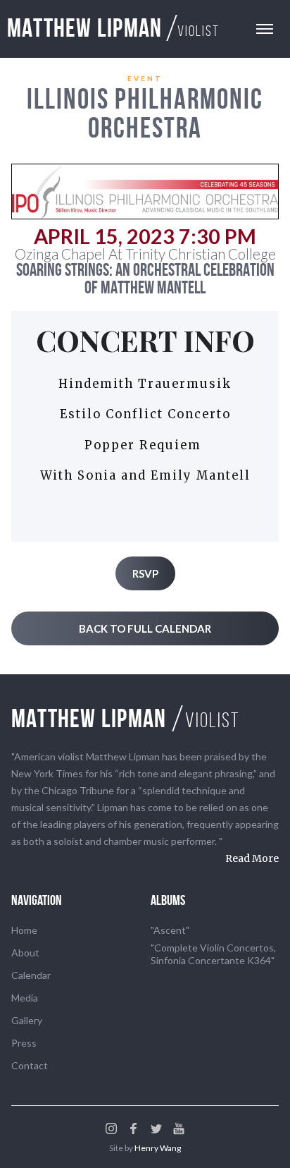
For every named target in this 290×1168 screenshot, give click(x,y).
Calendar (31, 975)
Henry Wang (157, 1148)
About (25, 953)
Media (24, 998)
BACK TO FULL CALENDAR (145, 628)
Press (24, 1043)
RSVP (145, 573)
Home (24, 930)
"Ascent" (170, 930)
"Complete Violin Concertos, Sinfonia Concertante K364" (213, 954)
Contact (29, 1065)
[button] (264, 29)
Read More (252, 858)
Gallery (26, 1020)
